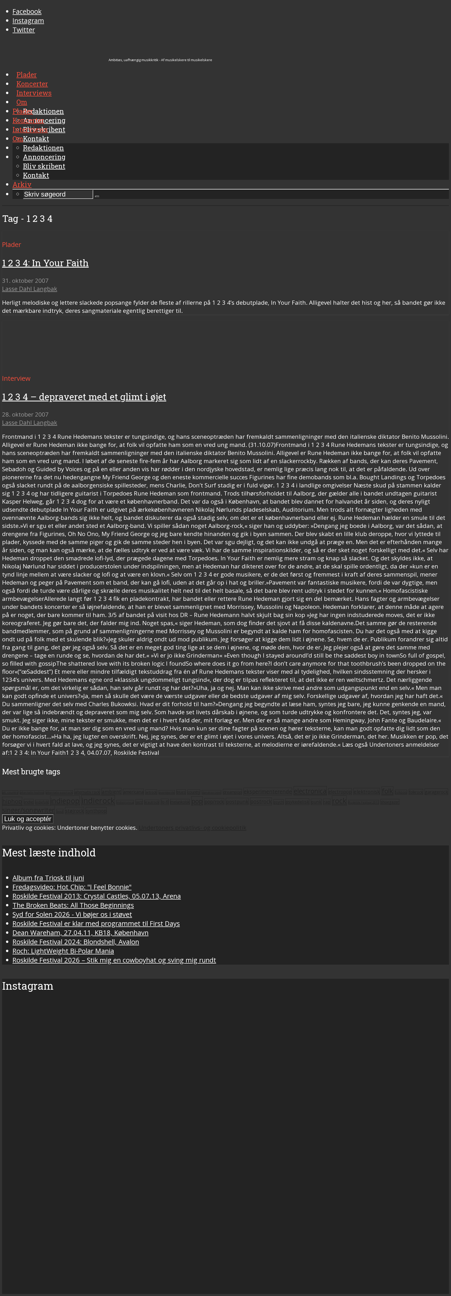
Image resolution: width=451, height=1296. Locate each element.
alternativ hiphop (32, 792)
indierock (98, 800)
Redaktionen (43, 147)
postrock (261, 801)
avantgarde (167, 792)
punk (316, 802)
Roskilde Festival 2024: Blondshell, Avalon (76, 941)
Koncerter (28, 120)
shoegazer (390, 801)
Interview (16, 378)
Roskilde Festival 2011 (363, 802)
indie (28, 801)
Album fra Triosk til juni (48, 877)
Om (18, 138)
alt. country (10, 792)
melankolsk (179, 801)
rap (326, 802)
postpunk (237, 801)
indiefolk (41, 802)
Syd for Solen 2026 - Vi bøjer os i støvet (72, 914)
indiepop (65, 800)
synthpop (96, 811)
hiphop (12, 801)
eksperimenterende (268, 791)
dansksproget (211, 792)
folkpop (401, 792)
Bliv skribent (44, 166)
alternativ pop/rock (59, 792)
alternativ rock (87, 791)
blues (181, 792)
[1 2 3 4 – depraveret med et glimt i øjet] (51, 369)
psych (278, 801)
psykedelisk (297, 802)
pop (197, 801)
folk (387, 791)
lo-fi (164, 802)
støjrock (74, 810)
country (194, 792)
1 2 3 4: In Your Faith (45, 263)
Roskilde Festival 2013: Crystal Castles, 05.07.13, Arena (97, 896)
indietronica (125, 802)
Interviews (30, 129)
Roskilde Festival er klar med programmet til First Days (96, 923)
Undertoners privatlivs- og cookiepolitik (192, 827)
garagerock (436, 792)
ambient (111, 791)
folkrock (416, 791)
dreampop (232, 791)
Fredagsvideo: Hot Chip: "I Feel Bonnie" (72, 886)
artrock (151, 792)
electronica (310, 790)
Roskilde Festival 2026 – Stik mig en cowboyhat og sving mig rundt (114, 960)
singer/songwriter (28, 810)
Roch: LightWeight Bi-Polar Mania (63, 950)
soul (60, 811)
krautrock (152, 802)
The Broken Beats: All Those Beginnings (73, 905)
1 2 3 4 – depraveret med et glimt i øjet (84, 396)
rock (339, 800)
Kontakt (36, 175)
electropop (340, 791)
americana (133, 792)
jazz (139, 801)
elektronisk (367, 791)
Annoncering (44, 156)
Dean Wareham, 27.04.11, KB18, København (81, 932)
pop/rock (214, 801)
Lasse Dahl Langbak (29, 289)
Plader (23, 111)
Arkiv (22, 184)
